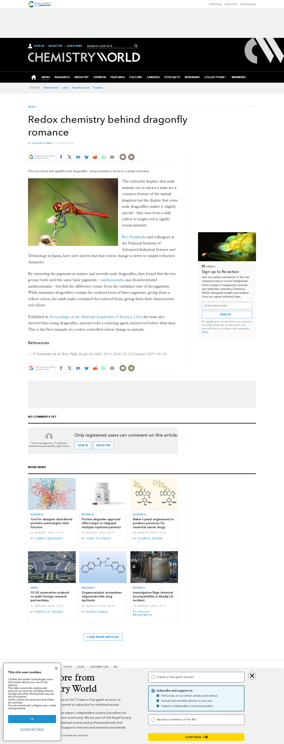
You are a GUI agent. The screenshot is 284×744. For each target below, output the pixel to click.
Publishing (215, 4)
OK (32, 719)
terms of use (212, 324)
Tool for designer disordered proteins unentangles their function (51, 523)
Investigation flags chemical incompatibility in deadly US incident (153, 596)
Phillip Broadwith (142, 613)
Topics (67, 666)
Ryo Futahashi (134, 237)
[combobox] (111, 46)
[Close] (56, 668)
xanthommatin (112, 280)
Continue (193, 737)
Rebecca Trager (49, 611)
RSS (115, 666)
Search (136, 45)
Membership (248, 4)
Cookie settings (32, 729)
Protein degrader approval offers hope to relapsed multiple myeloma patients (101, 523)
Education (231, 4)
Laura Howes (42, 143)
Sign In (39, 46)
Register (55, 46)
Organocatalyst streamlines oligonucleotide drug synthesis (102, 596)
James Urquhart (50, 538)
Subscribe (74, 46)
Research (37, 514)
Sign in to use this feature (159, 148)
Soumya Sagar (150, 538)
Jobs (65, 87)
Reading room (81, 87)
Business (88, 514)
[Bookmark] (131, 157)
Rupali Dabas (97, 611)
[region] (32, 702)
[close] (178, 148)
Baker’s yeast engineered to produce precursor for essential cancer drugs (153, 523)
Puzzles (98, 87)
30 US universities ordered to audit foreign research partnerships (50, 596)
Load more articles (103, 637)
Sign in (83, 445)
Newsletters (51, 87)
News (32, 106)
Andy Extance (99, 538)
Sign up (225, 314)
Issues (81, 666)
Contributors (99, 666)
